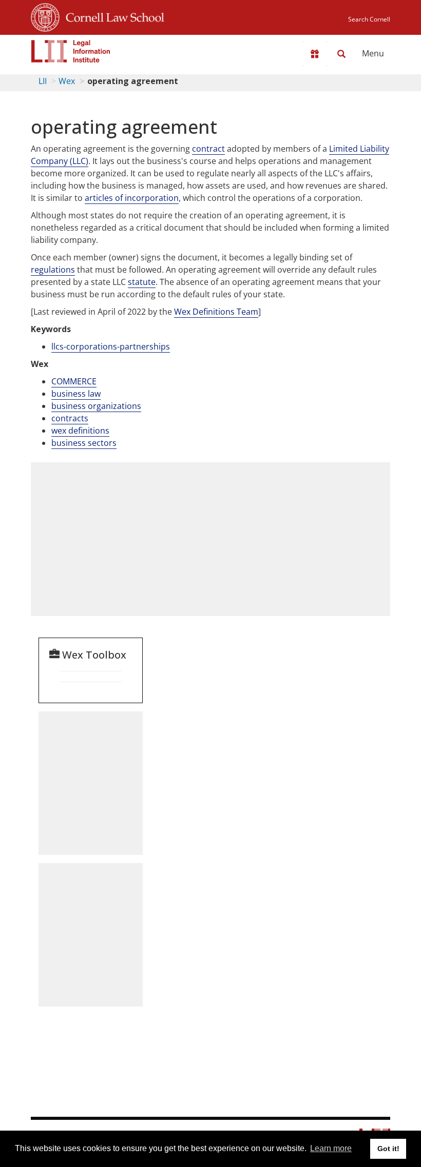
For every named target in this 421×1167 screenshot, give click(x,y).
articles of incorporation (132, 197)
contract (208, 148)
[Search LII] (341, 54)
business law (76, 393)
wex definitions (80, 430)
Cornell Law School (112, 16)
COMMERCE (74, 381)
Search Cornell (369, 19)
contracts (69, 418)
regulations (53, 269)
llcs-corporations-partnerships (110, 346)
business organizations (96, 406)
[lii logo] (70, 51)
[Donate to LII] (314, 54)
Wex (67, 81)
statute (142, 282)
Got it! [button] (388, 1148)
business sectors (84, 442)
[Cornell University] (45, 16)
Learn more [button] (331, 1148)
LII (43, 81)
